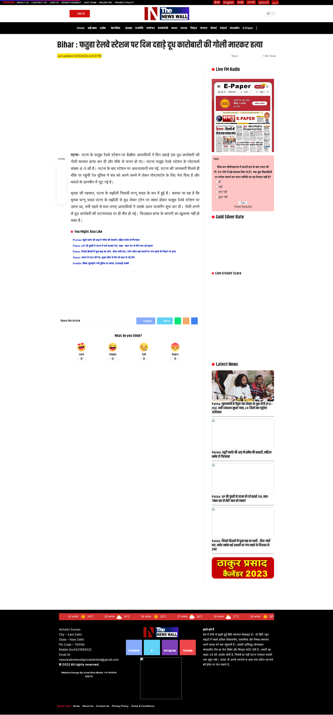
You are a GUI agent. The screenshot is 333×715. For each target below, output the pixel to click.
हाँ (220, 182)
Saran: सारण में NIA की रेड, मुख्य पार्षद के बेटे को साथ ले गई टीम (104, 257)
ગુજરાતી (264, 2)
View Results (243, 206)
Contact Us (39, 2)
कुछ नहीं (223, 197)
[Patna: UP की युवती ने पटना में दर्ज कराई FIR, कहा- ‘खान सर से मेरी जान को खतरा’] (243, 478)
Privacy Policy (124, 2)
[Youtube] (188, 647)
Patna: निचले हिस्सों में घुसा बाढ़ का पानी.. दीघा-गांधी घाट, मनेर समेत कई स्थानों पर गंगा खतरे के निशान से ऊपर (124, 251)
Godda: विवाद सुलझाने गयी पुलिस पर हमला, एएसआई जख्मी (101, 263)
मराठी (240, 2)
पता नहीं (223, 192)
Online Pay (105, 2)
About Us (23, 2)
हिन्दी (217, 2)
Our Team (90, 2)
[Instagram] (170, 647)
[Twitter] (152, 647)
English (229, 2)
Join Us (54, 2)
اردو (275, 2)
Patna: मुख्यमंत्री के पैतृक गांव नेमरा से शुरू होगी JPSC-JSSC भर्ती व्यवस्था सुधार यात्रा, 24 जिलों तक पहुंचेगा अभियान (242, 408)
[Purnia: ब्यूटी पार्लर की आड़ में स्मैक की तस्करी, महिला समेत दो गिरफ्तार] (243, 434)
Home (76, 706)
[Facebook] (134, 647)
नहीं (220, 187)
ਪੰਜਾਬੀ (251, 2)
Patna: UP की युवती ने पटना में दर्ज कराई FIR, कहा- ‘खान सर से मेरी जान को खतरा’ (113, 245)
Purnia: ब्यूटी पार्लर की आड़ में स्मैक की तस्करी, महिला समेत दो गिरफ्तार (106, 239)
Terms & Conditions (143, 706)
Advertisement (71, 2)
